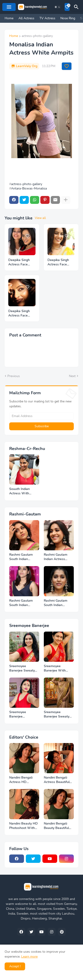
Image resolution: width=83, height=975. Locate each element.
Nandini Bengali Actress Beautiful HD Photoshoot (57, 780)
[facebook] (16, 858)
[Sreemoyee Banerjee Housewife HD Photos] (24, 693)
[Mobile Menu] (9, 7)
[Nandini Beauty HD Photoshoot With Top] (24, 804)
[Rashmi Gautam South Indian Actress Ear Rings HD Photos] (59, 581)
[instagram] (66, 858)
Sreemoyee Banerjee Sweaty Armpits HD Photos (23, 668)
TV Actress (47, 18)
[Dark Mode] (57, 7)
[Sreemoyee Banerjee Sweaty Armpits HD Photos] (24, 647)
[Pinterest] (45, 200)
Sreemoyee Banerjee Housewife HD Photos (20, 714)
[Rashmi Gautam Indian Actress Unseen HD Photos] (59, 535)
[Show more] (65, 200)
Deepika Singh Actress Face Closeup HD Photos (19, 262)
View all (40, 218)
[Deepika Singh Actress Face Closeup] (61, 241)
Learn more (29, 956)
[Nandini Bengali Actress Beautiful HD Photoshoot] (59, 758)
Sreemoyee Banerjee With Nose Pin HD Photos (55, 668)
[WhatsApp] (34, 200)
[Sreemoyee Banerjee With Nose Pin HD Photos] (59, 647)
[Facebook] (13, 200)
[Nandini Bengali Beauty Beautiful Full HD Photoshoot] (59, 804)
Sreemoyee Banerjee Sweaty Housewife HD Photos (56, 714)
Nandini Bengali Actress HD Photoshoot (21, 780)
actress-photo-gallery (37, 36)
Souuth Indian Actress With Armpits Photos (20, 491)
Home (9, 18)
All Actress (26, 18)
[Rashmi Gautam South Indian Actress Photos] (24, 581)
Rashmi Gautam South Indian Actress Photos (21, 603)
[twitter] (33, 858)
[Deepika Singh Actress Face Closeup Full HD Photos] (22, 292)
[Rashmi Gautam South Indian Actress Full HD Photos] (24, 535)
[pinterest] (62, 932)
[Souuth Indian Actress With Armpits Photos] (24, 469)
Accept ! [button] (15, 966)
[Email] (55, 200)
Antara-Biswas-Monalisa (29, 188)
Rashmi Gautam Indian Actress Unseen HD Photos (58, 557)
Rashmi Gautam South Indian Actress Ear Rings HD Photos (57, 603)
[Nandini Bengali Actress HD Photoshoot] (24, 758)
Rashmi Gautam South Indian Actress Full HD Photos (21, 557)
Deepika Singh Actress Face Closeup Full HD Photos (20, 313)
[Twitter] (24, 200)
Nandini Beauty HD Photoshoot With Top (23, 826)
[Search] (77, 7)
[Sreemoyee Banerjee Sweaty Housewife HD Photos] (59, 693)
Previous (13, 376)
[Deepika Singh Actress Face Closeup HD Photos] (22, 241)
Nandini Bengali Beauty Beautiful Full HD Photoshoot (58, 826)
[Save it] (66, 66)
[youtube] (49, 858)
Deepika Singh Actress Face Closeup (58, 262)
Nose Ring (67, 18)
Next (72, 376)
